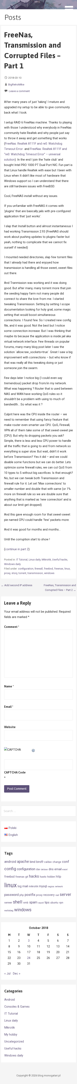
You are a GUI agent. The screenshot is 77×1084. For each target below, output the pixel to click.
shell (17, 901)
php (22, 894)
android (10, 862)
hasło (43, 876)
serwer (8, 902)
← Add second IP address (16, 585)
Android (9, 999)
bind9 (39, 861)
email (58, 869)
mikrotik (33, 886)
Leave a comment (19, 91)
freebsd (48, 568)
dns (51, 869)
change (57, 861)
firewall (39, 568)
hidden (51, 876)
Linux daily (34, 559)
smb (25, 902)
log (20, 886)
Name (9, 686)
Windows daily (12, 564)
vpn (61, 902)
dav (38, 869)
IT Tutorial (22, 559)
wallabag (8, 910)
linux (67, 568)
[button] (70, 7)
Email (8, 706)
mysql (43, 886)
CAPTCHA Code (15, 772)
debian (44, 869)
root (57, 895)
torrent (22, 573)
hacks (34, 876)
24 (28, 958)
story (14, 573)
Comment (11, 626)
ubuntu (54, 902)
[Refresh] (33, 749)
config (10, 868)
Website (10, 727)
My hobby (10, 1034)
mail (25, 886)
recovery (49, 894)
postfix (30, 895)
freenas (58, 568)
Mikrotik (46, 559)
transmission (35, 573)
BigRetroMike (16, 84)
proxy (7, 573)
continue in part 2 (17, 549)
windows (49, 573)
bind (32, 862)
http (58, 876)
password (11, 895)
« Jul (7, 973)
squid (41, 902)
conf (65, 862)
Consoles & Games (17, 1006)
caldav (48, 861)
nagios (51, 886)
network (59, 886)
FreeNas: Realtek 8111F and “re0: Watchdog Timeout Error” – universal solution (35, 154)
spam (33, 902)
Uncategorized (14, 1041)
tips (47, 902)
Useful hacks (59, 559)
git (26, 876)
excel (65, 869)
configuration (25, 568)
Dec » (16, 973)
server (65, 894)
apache (23, 862)
